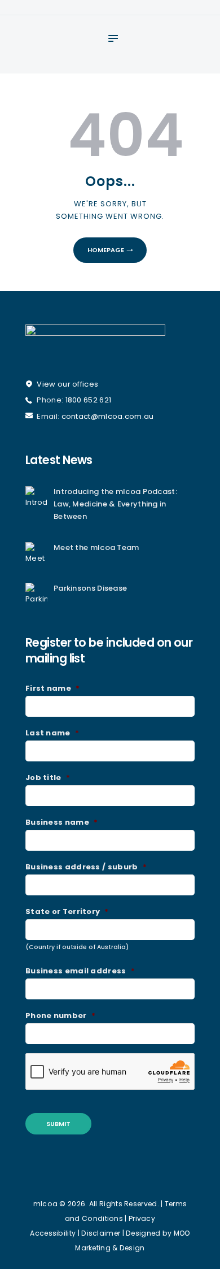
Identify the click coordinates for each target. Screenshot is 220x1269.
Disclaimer (100, 1233)
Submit (58, 1123)
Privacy (142, 1218)
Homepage (105, 249)
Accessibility (53, 1233)
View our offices (67, 384)
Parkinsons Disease (90, 588)
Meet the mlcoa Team (96, 547)
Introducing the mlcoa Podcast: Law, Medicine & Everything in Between (115, 504)
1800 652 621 (88, 400)
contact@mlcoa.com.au (107, 416)
